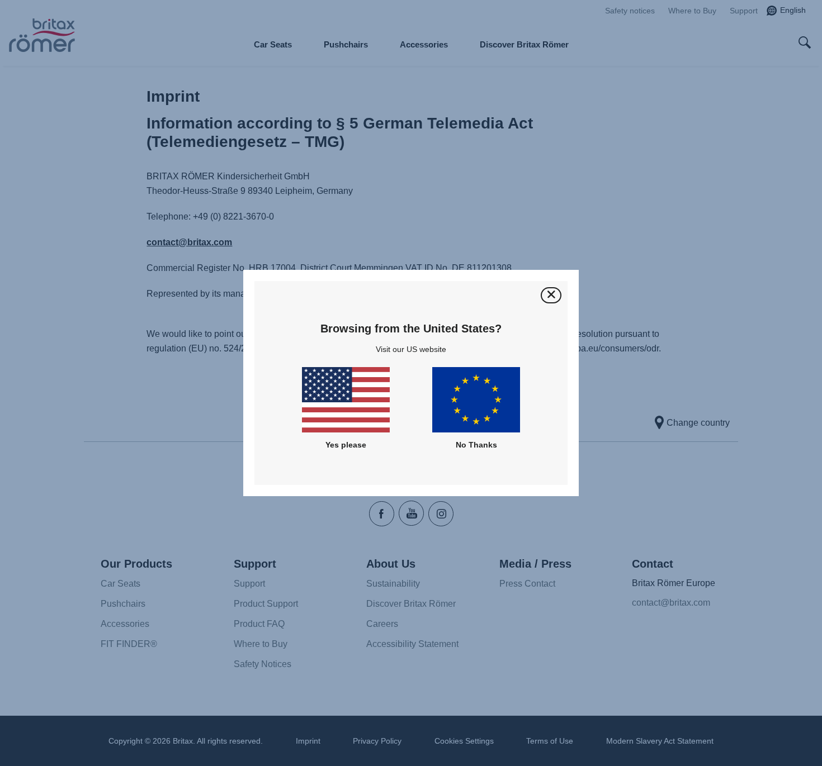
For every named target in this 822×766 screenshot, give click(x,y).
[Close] (551, 295)
